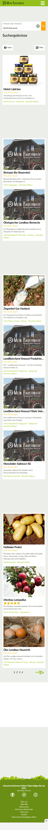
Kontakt (24, 814)
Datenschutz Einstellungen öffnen (24, 817)
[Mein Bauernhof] (18, 3)
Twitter (24, 794)
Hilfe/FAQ (24, 804)
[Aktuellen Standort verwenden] (38, 26)
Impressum (24, 812)
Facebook (12, 794)
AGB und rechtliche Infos (24, 809)
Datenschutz (24, 807)
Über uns (24, 802)
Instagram (35, 794)
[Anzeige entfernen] (46, 820)
